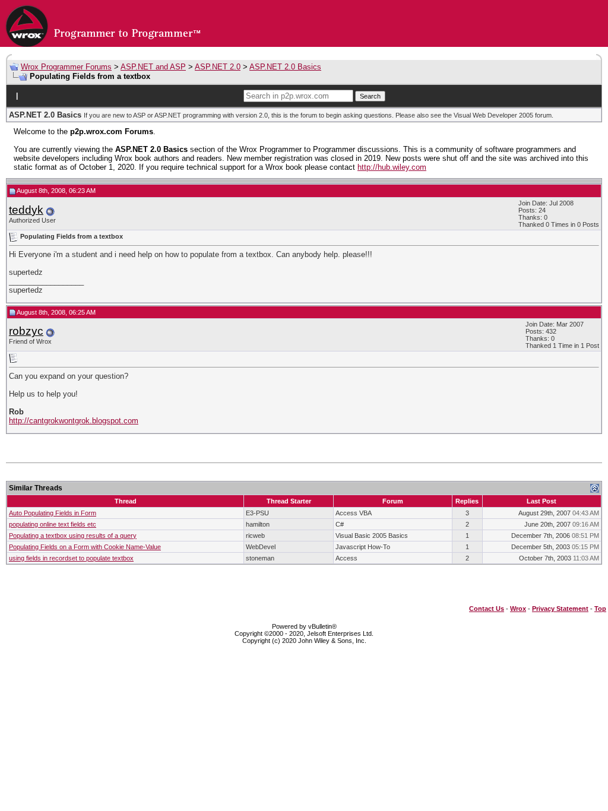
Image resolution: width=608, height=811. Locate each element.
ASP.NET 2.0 (217, 66)
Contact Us (486, 608)
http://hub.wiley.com (391, 167)
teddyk (26, 210)
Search (370, 96)
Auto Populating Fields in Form (52, 513)
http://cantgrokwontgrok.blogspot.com (73, 420)
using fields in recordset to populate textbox (71, 558)
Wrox (518, 608)
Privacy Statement (560, 608)
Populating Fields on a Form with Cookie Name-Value (85, 546)
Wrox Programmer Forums (66, 66)
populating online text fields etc (52, 524)
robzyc (26, 331)
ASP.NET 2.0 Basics (285, 66)
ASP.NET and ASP (153, 66)
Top (600, 608)
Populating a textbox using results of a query (73, 535)
